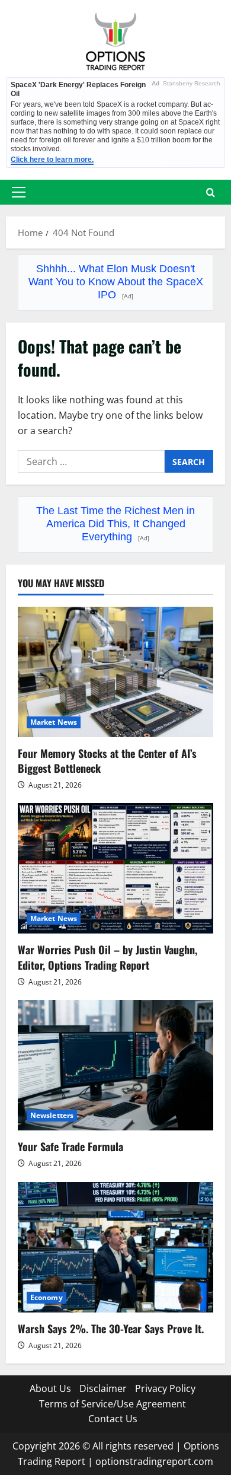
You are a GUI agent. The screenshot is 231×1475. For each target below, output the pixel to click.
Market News (53, 722)
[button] (18, 192)
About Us (50, 1388)
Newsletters (51, 1115)
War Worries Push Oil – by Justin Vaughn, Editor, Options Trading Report (107, 957)
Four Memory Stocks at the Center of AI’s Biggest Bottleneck (107, 761)
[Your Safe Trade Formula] (115, 1065)
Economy (46, 1297)
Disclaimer (103, 1388)
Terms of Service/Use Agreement (112, 1403)
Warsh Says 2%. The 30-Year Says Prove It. (111, 1328)
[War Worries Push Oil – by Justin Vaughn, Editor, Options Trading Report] (115, 868)
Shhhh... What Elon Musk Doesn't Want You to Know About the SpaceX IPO (115, 282)
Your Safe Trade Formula (70, 1146)
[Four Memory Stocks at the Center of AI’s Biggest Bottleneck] (115, 672)
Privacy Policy (165, 1388)
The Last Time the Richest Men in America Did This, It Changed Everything (115, 524)
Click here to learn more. (52, 159)
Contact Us (112, 1418)
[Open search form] (210, 192)
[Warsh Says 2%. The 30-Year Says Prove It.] (115, 1247)
